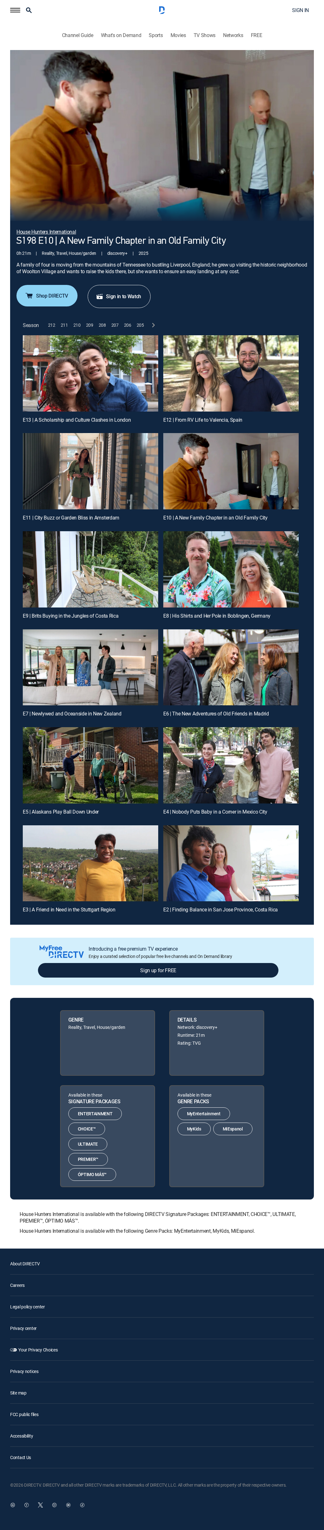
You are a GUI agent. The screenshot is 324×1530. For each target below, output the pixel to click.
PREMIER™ (88, 1159)
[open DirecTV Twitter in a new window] (40, 1505)
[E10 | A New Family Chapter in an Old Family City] (231, 471)
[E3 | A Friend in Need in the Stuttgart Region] (90, 863)
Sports (156, 35)
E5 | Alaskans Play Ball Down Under (61, 811)
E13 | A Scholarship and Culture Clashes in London (77, 419)
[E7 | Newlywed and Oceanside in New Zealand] (90, 667)
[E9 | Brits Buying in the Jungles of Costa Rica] (90, 569)
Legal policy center (27, 1307)
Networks (233, 35)
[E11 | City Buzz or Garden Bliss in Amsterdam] (90, 471)
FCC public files (24, 1414)
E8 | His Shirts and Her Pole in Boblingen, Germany (217, 615)
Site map (18, 1393)
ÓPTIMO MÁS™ (92, 1174)
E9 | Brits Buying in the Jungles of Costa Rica (70, 615)
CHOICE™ (87, 1129)
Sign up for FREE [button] (158, 970)
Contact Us (20, 1457)
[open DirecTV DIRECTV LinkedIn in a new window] (12, 1505)
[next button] (153, 325)
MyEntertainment (204, 1114)
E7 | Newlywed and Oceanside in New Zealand (72, 713)
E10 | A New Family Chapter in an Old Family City (215, 517)
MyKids (194, 1129)
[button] (15, 10)
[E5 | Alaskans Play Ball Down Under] (90, 765)
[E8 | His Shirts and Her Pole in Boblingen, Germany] (231, 569)
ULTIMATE (88, 1144)
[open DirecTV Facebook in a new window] (26, 1505)
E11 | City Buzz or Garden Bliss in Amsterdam (71, 517)
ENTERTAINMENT (95, 1114)
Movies (178, 35)
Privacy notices (24, 1371)
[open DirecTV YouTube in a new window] (68, 1505)
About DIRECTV (25, 1264)
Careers (17, 1285)
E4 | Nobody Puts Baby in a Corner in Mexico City (215, 811)
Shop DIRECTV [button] (52, 295)
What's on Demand (121, 35)
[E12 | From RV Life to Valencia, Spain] (231, 373)
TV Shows (204, 35)
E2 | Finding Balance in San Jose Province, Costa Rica (220, 909)
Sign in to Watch (123, 296)
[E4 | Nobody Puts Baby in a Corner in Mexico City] (231, 765)
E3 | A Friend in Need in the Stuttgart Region (69, 909)
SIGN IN (300, 10)
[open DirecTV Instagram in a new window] (54, 1505)
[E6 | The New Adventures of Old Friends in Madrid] (231, 667)
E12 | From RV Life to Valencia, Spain (202, 419)
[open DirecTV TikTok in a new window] (82, 1505)
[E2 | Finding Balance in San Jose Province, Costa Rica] (231, 863)
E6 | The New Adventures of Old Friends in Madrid (216, 713)
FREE (256, 35)
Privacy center (23, 1328)
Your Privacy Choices (38, 1350)
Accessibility (21, 1436)
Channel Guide (77, 35)
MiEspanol (233, 1129)
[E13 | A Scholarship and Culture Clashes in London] (90, 373)
